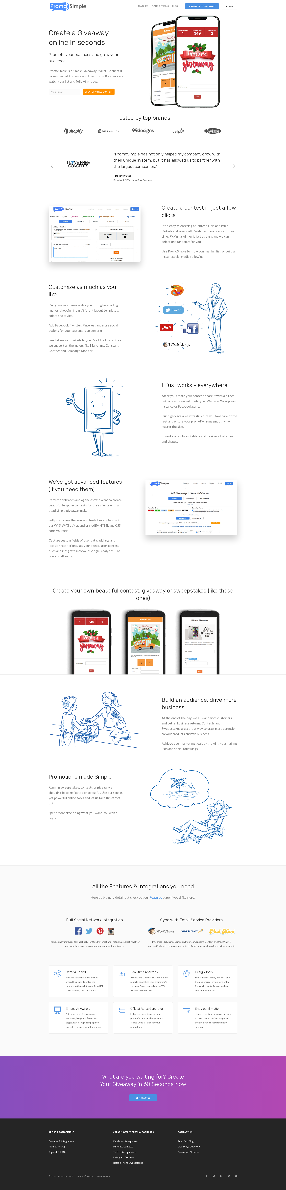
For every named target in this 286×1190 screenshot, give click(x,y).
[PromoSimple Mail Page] (236, 1176)
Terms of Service (85, 1176)
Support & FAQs (57, 1152)
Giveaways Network (188, 1152)
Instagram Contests (123, 1157)
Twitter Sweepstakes (124, 1152)
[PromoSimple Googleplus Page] (221, 1176)
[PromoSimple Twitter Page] (214, 1176)
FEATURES (143, 6)
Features (156, 897)
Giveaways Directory (189, 1146)
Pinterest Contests (123, 1146)
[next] (234, 166)
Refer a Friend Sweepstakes (128, 1162)
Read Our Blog (185, 1141)
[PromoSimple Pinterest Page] (228, 1176)
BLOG (175, 6)
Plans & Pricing (57, 1146)
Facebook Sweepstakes (126, 1141)
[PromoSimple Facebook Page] (206, 1176)
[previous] (52, 166)
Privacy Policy (103, 1176)
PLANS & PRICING (160, 6)
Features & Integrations (61, 1141)
